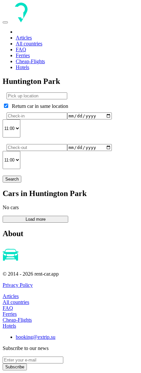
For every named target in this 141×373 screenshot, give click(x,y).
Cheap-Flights (30, 61)
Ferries (23, 55)
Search (12, 179)
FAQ (21, 49)
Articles (24, 37)
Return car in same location (38, 106)
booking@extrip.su (35, 337)
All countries (29, 43)
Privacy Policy (18, 285)
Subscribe (14, 366)
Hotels (22, 67)
